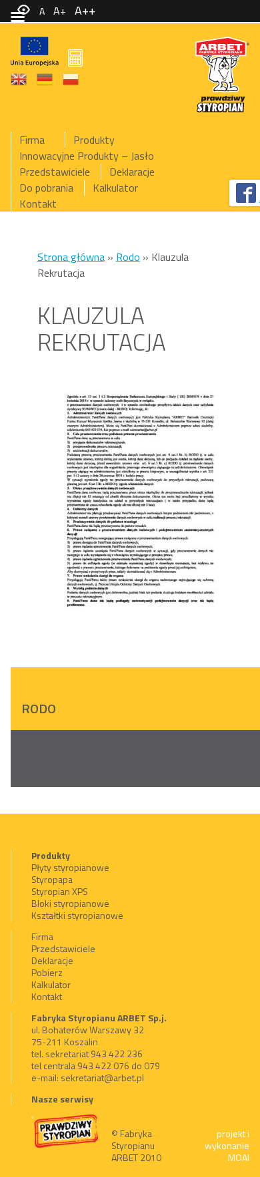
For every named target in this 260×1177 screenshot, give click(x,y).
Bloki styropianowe (70, 903)
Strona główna (71, 257)
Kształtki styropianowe (77, 915)
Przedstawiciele (54, 172)
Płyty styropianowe (70, 867)
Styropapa (52, 879)
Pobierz (47, 972)
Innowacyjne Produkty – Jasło (86, 156)
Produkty (94, 140)
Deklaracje (132, 172)
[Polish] (71, 78)
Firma (32, 140)
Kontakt (38, 204)
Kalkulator (115, 188)
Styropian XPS (59, 891)
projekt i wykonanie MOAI (227, 1145)
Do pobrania (46, 188)
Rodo (128, 257)
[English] (19, 78)
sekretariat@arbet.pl (102, 1078)
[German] (45, 78)
